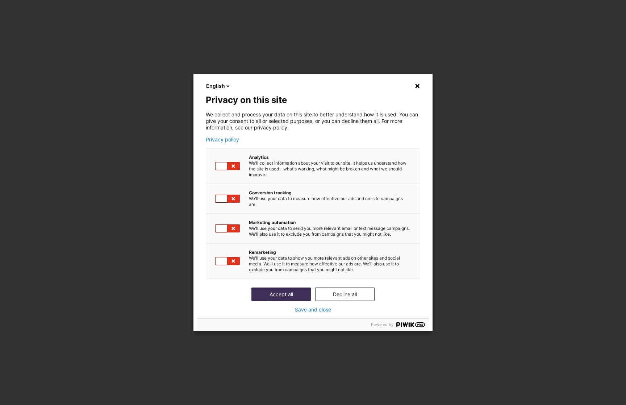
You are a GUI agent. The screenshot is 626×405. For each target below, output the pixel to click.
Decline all (345, 294)
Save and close (313, 310)
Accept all (281, 294)
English (215, 86)
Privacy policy (222, 139)
